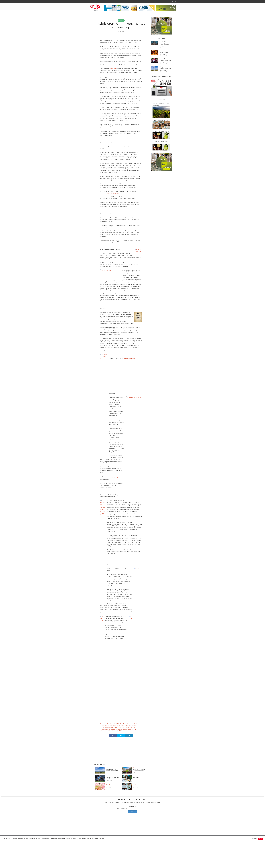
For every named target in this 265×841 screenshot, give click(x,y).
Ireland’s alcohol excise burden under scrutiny (164, 52)
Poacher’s (104, 729)
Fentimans (137, 723)
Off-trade (121, 13)
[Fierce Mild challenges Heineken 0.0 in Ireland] (155, 43)
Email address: (132, 806)
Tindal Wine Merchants (123, 731)
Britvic (117, 722)
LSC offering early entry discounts (161, 131)
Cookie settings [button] (253, 838)
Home (95, 13)
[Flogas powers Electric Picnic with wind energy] (155, 68)
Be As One (104, 722)
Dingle (131, 723)
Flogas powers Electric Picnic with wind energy (112, 770)
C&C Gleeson (123, 722)
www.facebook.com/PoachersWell (109, 478)
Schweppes (104, 731)
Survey (150, 13)
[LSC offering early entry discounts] (161, 135)
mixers (116, 727)
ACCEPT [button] (260, 838)
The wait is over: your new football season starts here (112, 778)
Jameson (110, 727)
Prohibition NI (112, 729)
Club (108, 723)
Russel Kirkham (131, 729)
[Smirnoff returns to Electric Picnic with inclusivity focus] (155, 60)
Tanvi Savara (112, 731)
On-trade (112, 13)
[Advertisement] (121, 748)
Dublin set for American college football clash (139, 770)
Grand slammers (137, 777)
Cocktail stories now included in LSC (161, 120)
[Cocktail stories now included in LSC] (161, 125)
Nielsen (134, 727)
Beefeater (111, 722)
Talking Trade (140, 13)
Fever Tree (104, 725)
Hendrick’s (128, 725)
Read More (101, 838)
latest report (112, 68)
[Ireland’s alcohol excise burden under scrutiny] (155, 52)
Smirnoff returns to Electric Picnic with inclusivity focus (165, 60)
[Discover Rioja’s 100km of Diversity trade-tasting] (161, 112)
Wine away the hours (111, 785)
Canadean (131, 722)
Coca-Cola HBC (115, 723)
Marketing (103, 13)
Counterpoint (124, 723)
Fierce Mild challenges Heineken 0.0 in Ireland (164, 44)
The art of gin (136, 785)
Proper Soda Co (121, 729)
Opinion (130, 13)
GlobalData (121, 725)
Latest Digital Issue (161, 13)
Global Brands (112, 725)
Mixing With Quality (124, 727)
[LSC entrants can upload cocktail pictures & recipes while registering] (161, 147)
